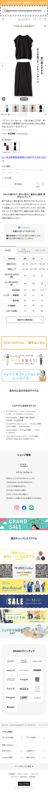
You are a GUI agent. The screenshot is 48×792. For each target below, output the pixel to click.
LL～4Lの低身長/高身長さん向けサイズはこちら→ (24, 159)
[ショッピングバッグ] (45, 19)
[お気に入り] (40, 19)
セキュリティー (35, 774)
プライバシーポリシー (23, 774)
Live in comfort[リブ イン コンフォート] (22, 725)
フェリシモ (4, 725)
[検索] (34, 19)
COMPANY (32, 777)
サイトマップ (14, 777)
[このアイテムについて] (45, 114)
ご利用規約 (11, 774)
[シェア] (42, 184)
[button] (45, 65)
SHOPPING (23, 777)
